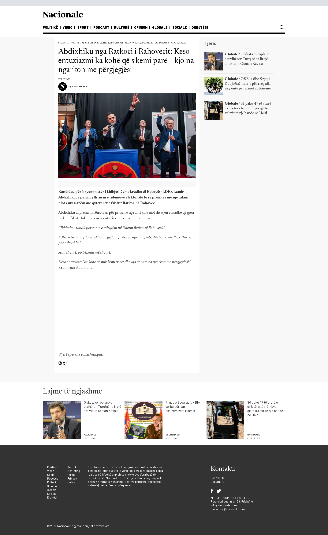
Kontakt (72, 467)
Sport (83, 27)
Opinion (140, 27)
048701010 (217, 481)
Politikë (50, 27)
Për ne (71, 474)
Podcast (101, 27)
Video (68, 27)
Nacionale (63, 43)
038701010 (217, 478)
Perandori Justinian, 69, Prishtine (232, 501)
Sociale (179, 27)
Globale (160, 27)
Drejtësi (200, 27)
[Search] (282, 27)
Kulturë (121, 27)
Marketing (73, 471)
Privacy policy (72, 480)
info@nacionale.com (224, 505)
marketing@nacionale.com (228, 509)
